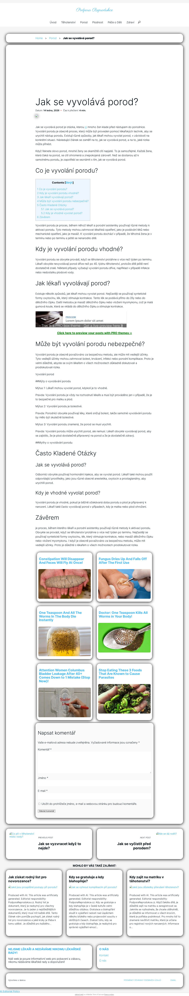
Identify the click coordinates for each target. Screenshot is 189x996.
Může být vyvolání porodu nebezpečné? (63, 201)
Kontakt (104, 955)
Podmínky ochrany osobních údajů (142, 980)
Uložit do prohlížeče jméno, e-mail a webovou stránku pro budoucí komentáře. (89, 803)
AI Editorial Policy (10, 991)
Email (173, 980)
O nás (102, 960)
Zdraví (130, 22)
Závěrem (43, 217)
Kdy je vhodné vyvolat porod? (61, 213)
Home (39, 38)
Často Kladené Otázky (52, 205)
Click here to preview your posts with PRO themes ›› (94, 333)
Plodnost (97, 22)
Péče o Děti (115, 22)
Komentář (45, 749)
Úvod (53, 22)
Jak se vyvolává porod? (57, 209)
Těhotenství (68, 22)
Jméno (43, 777)
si (86, 127)
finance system (109, 994)
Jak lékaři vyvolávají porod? (55, 197)
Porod (84, 22)
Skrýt (69, 182)
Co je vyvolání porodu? (52, 189)
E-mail (43, 790)
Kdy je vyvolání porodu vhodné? (58, 193)
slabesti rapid (79, 994)
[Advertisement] (94, 74)
